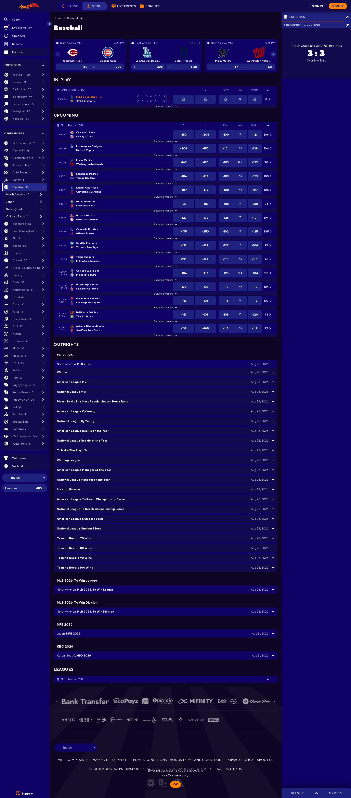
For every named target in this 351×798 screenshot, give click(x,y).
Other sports (14, 133)
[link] (29, 6)
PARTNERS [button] (233, 769)
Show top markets (163, 106)
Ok (175, 784)
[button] (70, 6)
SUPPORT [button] (120, 760)
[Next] (273, 54)
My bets (335, 793)
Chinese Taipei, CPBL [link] (72, 89)
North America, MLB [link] (72, 125)
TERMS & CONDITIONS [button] (149, 760)
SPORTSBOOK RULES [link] (106, 769)
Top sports (12, 65)
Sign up (338, 6)
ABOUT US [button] (265, 760)
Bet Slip (297, 793)
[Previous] (57, 54)
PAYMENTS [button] (100, 760)
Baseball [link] (72, 18)
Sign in (317, 6)
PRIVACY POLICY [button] (240, 760)
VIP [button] (60, 760)
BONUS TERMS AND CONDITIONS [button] (196, 760)
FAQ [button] (218, 769)
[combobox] (24, 478)
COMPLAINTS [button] (77, 760)
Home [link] (57, 18)
